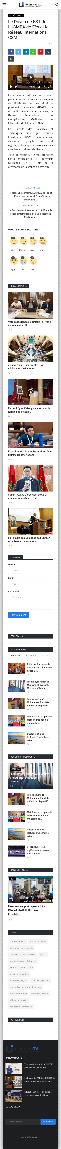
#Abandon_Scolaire (19, 1000)
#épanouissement (38, 941)
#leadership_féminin (19, 974)
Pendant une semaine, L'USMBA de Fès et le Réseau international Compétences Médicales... (30, 196)
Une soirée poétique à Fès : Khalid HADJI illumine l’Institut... (27, 910)
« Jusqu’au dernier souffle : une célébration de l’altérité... (26, 367)
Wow (32, 269)
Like (13, 250)
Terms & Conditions (29, 1136)
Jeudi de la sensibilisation (21, 967)
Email (11, 577)
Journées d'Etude (16, 15)
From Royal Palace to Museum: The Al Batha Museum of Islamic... (38, 684)
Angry (12, 269)
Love (32, 250)
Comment (13, 591)
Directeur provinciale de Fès (22, 954)
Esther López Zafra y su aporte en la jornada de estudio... (29, 410)
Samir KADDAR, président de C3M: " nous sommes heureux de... (28, 496)
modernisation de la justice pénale (25, 987)
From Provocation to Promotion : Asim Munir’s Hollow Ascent (30, 453)
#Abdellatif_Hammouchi (21, 1006)
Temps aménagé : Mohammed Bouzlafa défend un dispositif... (38, 702)
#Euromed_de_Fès (18, 980)
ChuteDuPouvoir (17, 941)
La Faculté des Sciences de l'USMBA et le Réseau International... (29, 539)
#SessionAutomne (18, 993)
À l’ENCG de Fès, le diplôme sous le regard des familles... (39, 850)
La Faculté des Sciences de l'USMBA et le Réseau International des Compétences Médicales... (30, 214)
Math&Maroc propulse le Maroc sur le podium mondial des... (39, 719)
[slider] (21, 86)
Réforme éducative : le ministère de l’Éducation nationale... (39, 667)
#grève (43, 954)
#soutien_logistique (40, 980)
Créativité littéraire (39, 993)
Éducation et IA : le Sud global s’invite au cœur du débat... (38, 1093)
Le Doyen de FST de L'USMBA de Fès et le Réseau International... (39, 1080)
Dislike (22, 250)
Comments (15, 557)
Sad (22, 269)
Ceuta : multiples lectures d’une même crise (38, 737)
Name (11, 564)
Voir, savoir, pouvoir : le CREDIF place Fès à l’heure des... (38, 1066)
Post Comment (18, 614)
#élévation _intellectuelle (21, 948)
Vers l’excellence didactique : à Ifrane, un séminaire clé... (29, 323)
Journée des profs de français (23, 961)
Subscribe (48, 1121)
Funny (42, 250)
